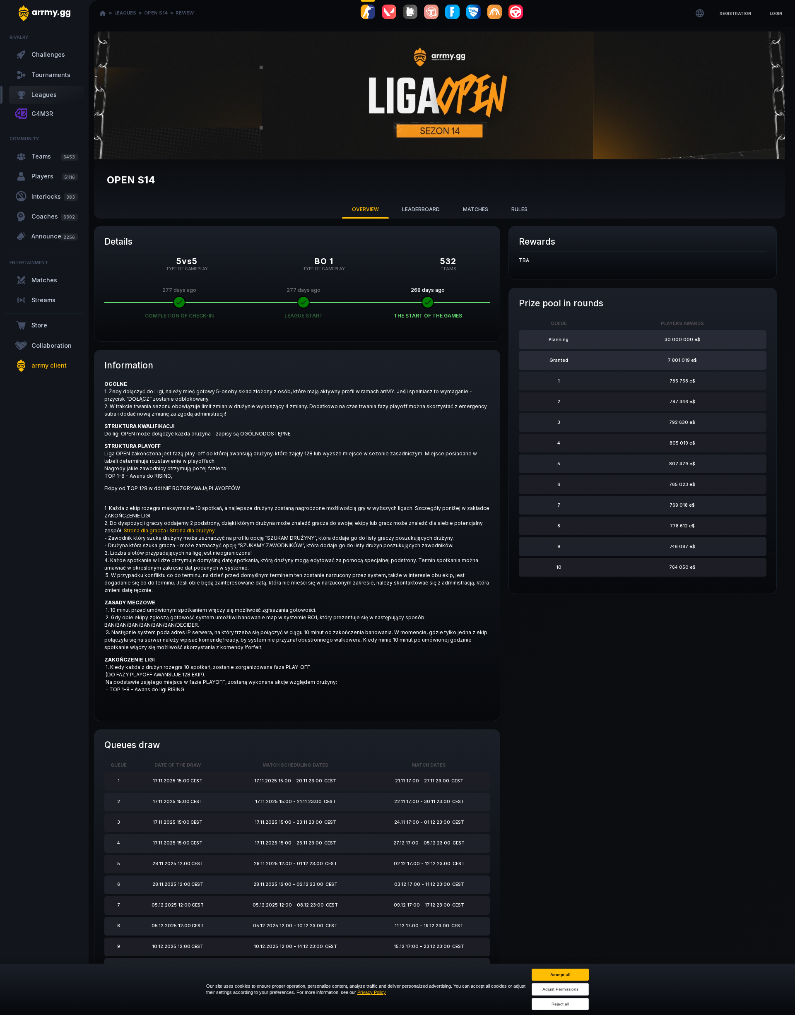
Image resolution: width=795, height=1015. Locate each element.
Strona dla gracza (145, 530)
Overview (365, 209)
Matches (475, 209)
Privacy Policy (371, 992)
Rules (519, 209)
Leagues (125, 13)
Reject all (560, 1004)
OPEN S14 (156, 13)
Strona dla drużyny (192, 530)
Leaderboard (421, 209)
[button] (735, 13)
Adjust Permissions (560, 989)
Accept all (560, 974)
